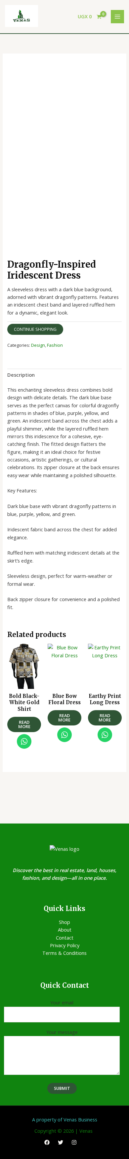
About (64, 929)
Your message (62, 1032)
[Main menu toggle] (117, 16)
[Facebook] (47, 1142)
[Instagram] (74, 1142)
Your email (61, 1002)
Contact (64, 937)
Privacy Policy (64, 945)
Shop (64, 922)
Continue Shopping (35, 329)
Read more (24, 724)
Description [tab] (21, 374)
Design (38, 345)
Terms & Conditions (64, 953)
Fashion (55, 345)
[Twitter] (60, 1142)
